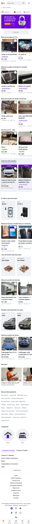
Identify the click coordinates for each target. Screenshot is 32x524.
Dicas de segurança (16, 478)
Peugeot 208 (13, 395)
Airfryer (3, 407)
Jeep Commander (5, 398)
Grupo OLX (16, 493)
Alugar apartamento (6, 417)
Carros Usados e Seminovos (9, 458)
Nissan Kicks (22, 401)
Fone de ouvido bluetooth (22, 411)
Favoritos (18, 12)
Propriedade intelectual (16, 485)
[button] (16, 3)
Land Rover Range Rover (17, 398)
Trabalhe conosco (16, 490)
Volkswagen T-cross (22, 395)
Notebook (24, 407)
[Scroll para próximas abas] (29, 450)
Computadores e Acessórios (9, 464)
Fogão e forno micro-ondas (8, 411)
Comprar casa (16, 417)
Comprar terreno (5, 420)
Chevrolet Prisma (5, 401)
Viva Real (16, 498)
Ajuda (16, 475)
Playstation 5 (9, 407)
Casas (3, 467)
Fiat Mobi (3, 404)
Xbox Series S (4, 414)
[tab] (8, 450)
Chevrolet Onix (4, 395)
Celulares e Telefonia (7, 455)
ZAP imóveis (16, 495)
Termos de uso (16, 480)
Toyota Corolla (14, 401)
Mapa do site (16, 488)
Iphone (17, 404)
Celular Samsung (25, 404)
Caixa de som (17, 407)
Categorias (7, 12)
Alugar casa (23, 417)
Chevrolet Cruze (11, 404)
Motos (3, 461)
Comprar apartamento (20, 414)
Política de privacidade (16, 483)
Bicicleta (11, 414)
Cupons (28, 12)
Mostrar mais (17, 470)
